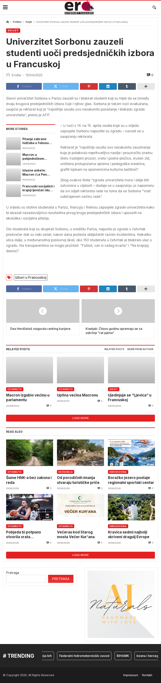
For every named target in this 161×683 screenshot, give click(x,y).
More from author (140, 349)
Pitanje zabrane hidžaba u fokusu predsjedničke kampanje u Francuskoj (35, 141)
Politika (17, 21)
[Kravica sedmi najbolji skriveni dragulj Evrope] (131, 507)
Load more (80, 418)
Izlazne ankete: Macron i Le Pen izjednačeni (34, 173)
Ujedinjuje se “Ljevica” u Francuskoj (129, 397)
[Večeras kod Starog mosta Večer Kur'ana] (80, 507)
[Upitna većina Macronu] (80, 370)
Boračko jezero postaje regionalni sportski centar (131, 480)
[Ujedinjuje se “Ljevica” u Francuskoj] (131, 370)
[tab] (114, 349)
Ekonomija (66, 472)
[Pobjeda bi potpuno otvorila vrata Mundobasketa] (29, 507)
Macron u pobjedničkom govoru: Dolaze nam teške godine (37, 157)
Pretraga (12, 573)
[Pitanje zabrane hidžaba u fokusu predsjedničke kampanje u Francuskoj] (13, 143)
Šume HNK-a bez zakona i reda (29, 480)
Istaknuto (15, 389)
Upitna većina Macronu (77, 395)
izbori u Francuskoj (30, 277)
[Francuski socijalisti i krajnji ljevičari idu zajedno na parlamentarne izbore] (13, 190)
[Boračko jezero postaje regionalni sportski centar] (131, 452)
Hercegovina (118, 472)
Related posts (114, 349)
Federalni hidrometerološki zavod (80, 656)
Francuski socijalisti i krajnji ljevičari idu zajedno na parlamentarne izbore (38, 188)
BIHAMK (118, 656)
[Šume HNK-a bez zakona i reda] (29, 452)
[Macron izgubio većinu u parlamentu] (29, 370)
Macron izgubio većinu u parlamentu (27, 397)
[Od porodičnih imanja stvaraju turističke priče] (80, 452)
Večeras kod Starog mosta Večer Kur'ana (76, 534)
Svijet (29, 21)
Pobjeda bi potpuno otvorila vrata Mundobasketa (23, 535)
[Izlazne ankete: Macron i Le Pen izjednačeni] (13, 175)
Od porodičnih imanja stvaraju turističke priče (78, 480)
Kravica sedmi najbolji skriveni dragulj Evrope (128, 534)
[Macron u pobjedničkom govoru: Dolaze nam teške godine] (13, 159)
